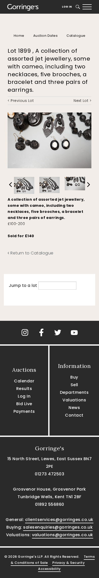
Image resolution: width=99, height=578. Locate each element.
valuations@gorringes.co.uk (62, 535)
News (74, 408)
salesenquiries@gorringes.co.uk (58, 527)
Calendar (24, 381)
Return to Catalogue (31, 253)
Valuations (74, 400)
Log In (67, 7)
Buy (74, 377)
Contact (74, 415)
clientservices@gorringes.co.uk (59, 520)
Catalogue (76, 35)
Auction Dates (45, 35)
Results (24, 388)
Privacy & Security (68, 562)
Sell (74, 385)
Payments (24, 411)
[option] (24, 184)
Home (19, 35)
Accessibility (49, 568)
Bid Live (24, 404)
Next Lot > (82, 100)
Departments (74, 392)
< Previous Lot (21, 100)
